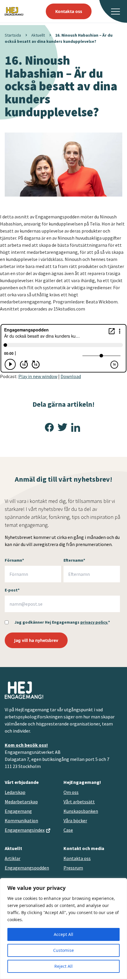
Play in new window (37, 376)
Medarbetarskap (21, 802)
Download (71, 376)
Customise (63, 950)
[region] (63, 928)
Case (68, 830)
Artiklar (12, 858)
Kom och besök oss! (26, 745)
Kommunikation (21, 820)
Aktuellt (38, 35)
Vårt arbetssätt (79, 802)
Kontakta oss (68, 11)
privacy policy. (94, 622)
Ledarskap (15, 792)
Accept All (63, 934)
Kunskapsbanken (81, 811)
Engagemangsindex (25, 830)
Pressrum (73, 868)
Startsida (13, 35)
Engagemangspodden (27, 868)
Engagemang (18, 811)
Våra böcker (75, 820)
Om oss (71, 792)
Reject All (63, 966)
